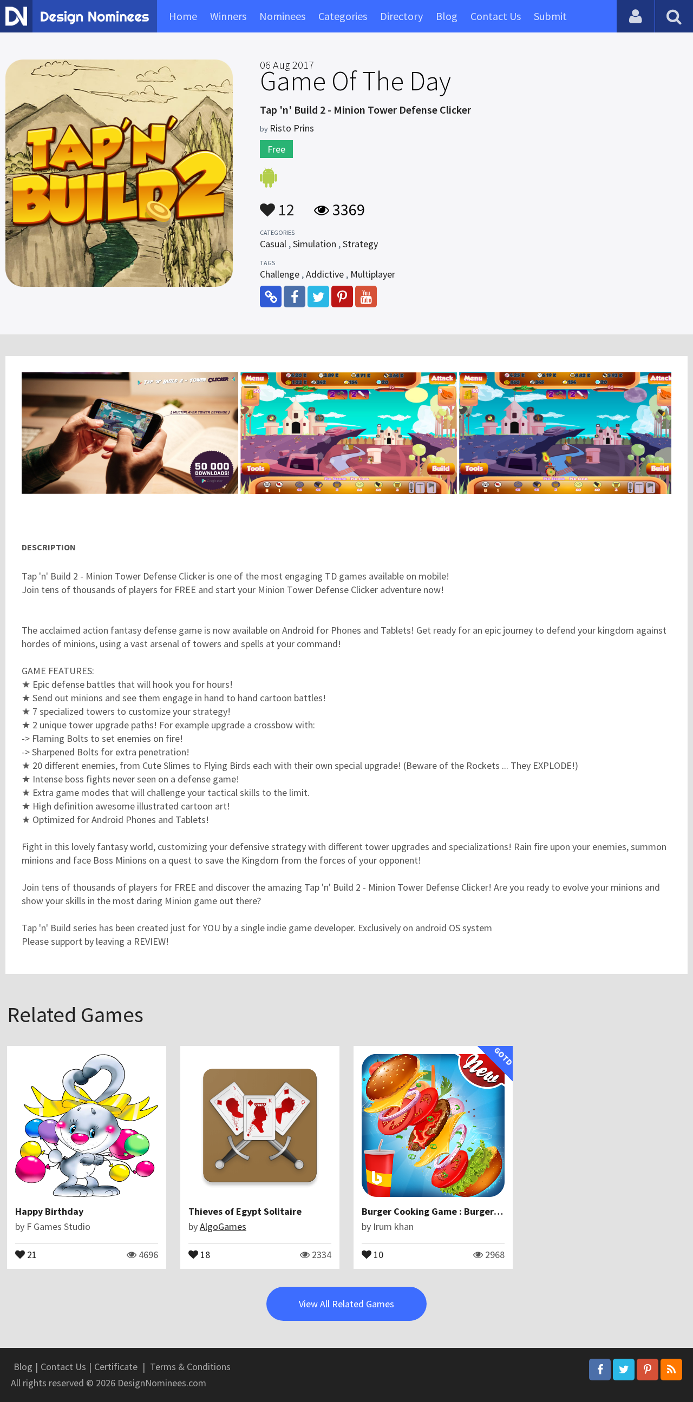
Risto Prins (292, 128)
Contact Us (495, 16)
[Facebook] (600, 1369)
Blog (446, 16)
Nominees (282, 16)
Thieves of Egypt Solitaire (245, 1211)
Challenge (279, 274)
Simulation (314, 244)
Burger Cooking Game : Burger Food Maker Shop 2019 (478, 1211)
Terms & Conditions (190, 1366)
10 (377, 1253)
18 (204, 1253)
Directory (401, 16)
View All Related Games (346, 1304)
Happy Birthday (49, 1211)
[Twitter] (624, 1369)
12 (285, 204)
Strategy (360, 244)
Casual (273, 244)
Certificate (116, 1366)
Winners (228, 16)
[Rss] (671, 1369)
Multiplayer (372, 274)
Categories (342, 16)
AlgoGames (223, 1226)
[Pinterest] (647, 1369)
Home (183, 16)
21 (31, 1253)
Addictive (325, 274)
